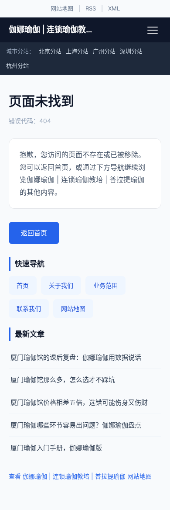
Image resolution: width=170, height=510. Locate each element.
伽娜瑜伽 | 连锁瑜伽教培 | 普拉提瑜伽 (51, 29)
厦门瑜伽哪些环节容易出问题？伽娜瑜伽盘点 (75, 425)
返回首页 (34, 233)
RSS (90, 8)
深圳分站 (131, 51)
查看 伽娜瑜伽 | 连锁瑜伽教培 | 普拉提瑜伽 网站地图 (80, 476)
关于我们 (61, 285)
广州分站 (104, 51)
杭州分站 (17, 65)
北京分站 (50, 51)
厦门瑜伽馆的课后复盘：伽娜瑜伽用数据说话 (75, 357)
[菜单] (152, 30)
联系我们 (29, 308)
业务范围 (105, 285)
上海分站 (77, 51)
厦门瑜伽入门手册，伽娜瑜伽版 (56, 448)
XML (114, 8)
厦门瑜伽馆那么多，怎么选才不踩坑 (62, 380)
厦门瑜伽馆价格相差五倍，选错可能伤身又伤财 (79, 402)
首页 (23, 285)
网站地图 (62, 8)
